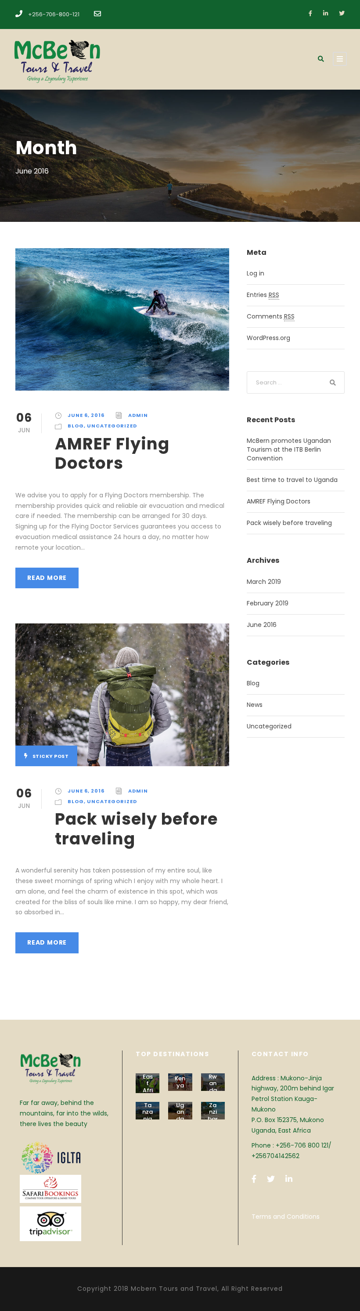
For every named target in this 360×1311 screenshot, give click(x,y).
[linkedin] (325, 13)
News (255, 704)
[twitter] (342, 13)
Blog (76, 425)
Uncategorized (112, 425)
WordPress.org (268, 337)
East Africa (148, 1086)
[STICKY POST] (122, 694)
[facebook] (310, 13)
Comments (271, 316)
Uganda (180, 1112)
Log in (255, 273)
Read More (47, 577)
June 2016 (262, 624)
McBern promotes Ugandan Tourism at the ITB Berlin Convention (289, 449)
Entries (263, 294)
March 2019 (264, 581)
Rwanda (213, 1083)
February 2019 (267, 603)
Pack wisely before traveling (136, 829)
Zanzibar (213, 1112)
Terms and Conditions (286, 1216)
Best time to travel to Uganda (292, 479)
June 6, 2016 (86, 415)
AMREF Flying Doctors (112, 453)
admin (138, 415)
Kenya (180, 1082)
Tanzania (147, 1112)
